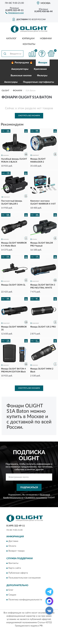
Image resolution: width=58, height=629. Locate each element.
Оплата (12, 546)
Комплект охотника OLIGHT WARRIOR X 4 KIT (43, 202)
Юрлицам (28, 38)
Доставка (13, 541)
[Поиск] (5, 53)
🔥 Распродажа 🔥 (22, 62)
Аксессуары (11, 82)
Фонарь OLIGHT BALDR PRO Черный (41, 244)
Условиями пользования (36, 498)
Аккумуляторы (19, 69)
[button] (14, 13)
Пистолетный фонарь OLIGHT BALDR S (11, 202)
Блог (10, 590)
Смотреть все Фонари (29, 115)
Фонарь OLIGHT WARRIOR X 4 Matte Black (14, 244)
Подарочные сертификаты (38, 82)
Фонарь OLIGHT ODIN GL (13, 285)
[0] (51, 53)
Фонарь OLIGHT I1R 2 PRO (43, 327)
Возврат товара (16, 551)
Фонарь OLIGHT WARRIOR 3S (14, 328)
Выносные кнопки (21, 75)
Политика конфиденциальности (25, 600)
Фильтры (42, 75)
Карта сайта (14, 568)
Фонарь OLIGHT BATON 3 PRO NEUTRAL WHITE (42, 286)
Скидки (12, 595)
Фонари (42, 62)
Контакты (29, 44)
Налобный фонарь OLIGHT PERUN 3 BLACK (14, 160)
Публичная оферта (18, 573)
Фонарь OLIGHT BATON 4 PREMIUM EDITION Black (13, 370)
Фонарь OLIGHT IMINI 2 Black (41, 370)
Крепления (40, 69)
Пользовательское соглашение (24, 578)
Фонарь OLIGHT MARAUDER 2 (38, 160)
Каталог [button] (11, 38)
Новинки (46, 38)
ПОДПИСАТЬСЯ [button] (29, 487)
